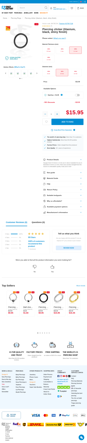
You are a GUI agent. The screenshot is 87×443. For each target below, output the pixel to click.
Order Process (48, 374)
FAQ (72, 378)
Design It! (44, 13)
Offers (3, 389)
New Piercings (6, 377)
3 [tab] (42, 333)
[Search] (46, 7)
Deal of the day (6, 379)
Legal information (8, 429)
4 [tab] (45, 333)
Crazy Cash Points (49, 389)
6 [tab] (49, 333)
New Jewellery (6, 382)
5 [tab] (47, 333)
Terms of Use (8, 424)
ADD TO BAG (68, 122)
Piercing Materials (76, 381)
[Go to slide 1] (19, 78)
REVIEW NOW (68, 248)
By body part (7, 13)
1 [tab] (38, 333)
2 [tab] (40, 333)
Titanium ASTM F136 (66, 23)
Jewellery (28, 13)
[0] (71, 8)
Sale (3, 384)
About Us (46, 391)
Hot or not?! (5, 387)
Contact (73, 376)
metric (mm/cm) (73, 1)
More (36, 13)
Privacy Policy (7, 426)
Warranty (46, 387)
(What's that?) (19, 67)
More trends (80, 286)
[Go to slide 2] (21, 78)
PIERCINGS (18, 13)
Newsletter (5, 391)
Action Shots (47, 394)
